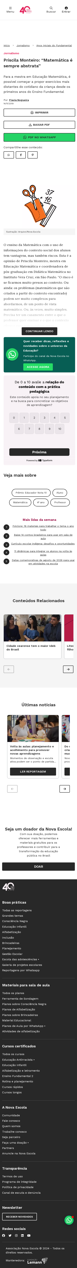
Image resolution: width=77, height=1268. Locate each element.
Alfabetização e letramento (21, 1070)
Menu (10, 11)
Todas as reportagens (17, 910)
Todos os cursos (13, 1054)
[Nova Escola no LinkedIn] (22, 1235)
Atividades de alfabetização (21, 1031)
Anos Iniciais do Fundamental (54, 45)
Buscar (51, 11)
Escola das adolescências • (20, 959)
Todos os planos (13, 993)
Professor (60, 502)
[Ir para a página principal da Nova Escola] (25, 10)
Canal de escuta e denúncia (21, 1192)
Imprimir (41, 112)
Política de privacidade (17, 1187)
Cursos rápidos (12, 1087)
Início (7, 45)
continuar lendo (39, 331)
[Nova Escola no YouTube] (28, 1235)
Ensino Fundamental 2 (17, 1076)
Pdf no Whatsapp (42, 137)
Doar (38, 866)
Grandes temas (12, 915)
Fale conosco (11, 1120)
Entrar (66, 11)
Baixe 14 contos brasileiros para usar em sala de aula (39, 536)
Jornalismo (23, 45)
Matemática (20, 502)
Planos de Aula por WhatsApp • (23, 1026)
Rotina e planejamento (17, 1081)
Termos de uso (12, 1176)
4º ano (41, 502)
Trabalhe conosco (14, 1131)
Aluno (59, 492)
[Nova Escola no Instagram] (16, 1235)
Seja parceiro (11, 1137)
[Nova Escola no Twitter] (10, 1235)
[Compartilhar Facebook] (21, 155)
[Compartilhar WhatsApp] (9, 155)
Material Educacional (16, 1020)
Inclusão (8, 937)
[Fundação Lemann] (38, 1260)
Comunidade (11, 1115)
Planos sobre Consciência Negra (24, 1004)
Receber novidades (19, 1216)
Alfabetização (11, 932)
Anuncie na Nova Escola (18, 1153)
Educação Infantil (14, 926)
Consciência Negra (15, 921)
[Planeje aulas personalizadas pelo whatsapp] (69, 1220)
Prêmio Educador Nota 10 (31, 492)
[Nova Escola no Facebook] (3, 1235)
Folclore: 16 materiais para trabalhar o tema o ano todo (40, 528)
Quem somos (11, 1126)
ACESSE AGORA (38, 367)
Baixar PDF (41, 124)
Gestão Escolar (12, 954)
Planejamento (11, 948)
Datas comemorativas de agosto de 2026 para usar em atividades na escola (40, 562)
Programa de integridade (19, 1181)
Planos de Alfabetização (18, 1009)
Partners (8, 1148)
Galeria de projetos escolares (22, 965)
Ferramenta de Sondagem (20, 998)
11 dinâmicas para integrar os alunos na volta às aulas (39, 553)
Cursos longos (12, 1092)
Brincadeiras (10, 943)
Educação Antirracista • (18, 1059)
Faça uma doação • (15, 1142)
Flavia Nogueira (19, 100)
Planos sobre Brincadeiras (20, 1015)
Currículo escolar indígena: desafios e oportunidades (40, 544)
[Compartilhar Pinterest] (33, 155)
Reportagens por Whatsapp (21, 970)
